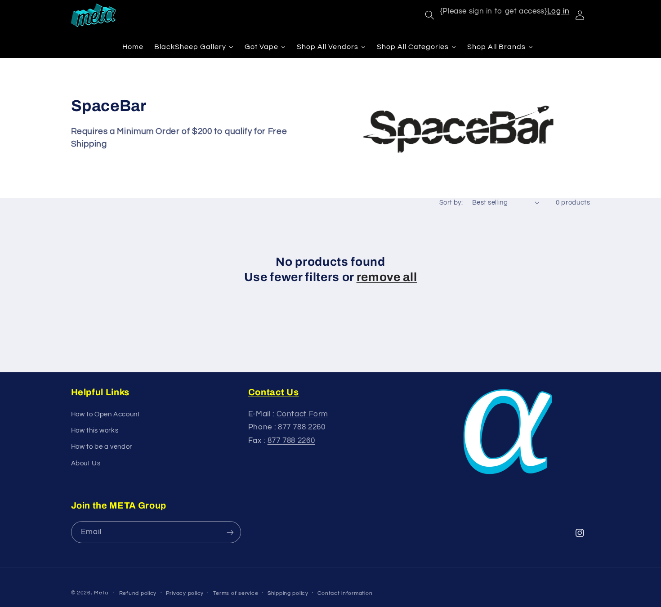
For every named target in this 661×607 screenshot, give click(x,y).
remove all (387, 277)
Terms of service (236, 593)
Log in (558, 11)
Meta (101, 592)
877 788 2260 (302, 427)
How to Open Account (105, 414)
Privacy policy (185, 593)
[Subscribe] (229, 532)
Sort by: (451, 202)
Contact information (344, 593)
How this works (95, 430)
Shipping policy (288, 593)
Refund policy (138, 593)
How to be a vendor (101, 446)
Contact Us (273, 392)
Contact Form (303, 414)
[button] (429, 15)
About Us (86, 463)
